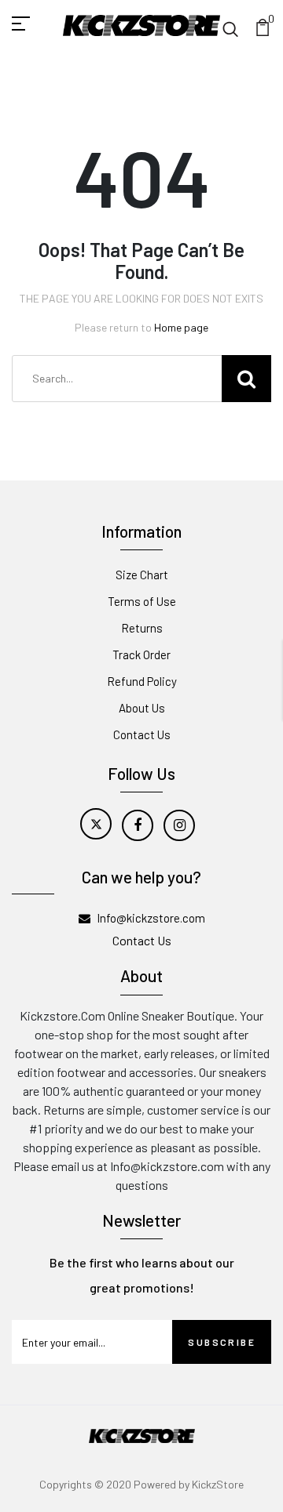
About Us (142, 708)
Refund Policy (142, 681)
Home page (181, 327)
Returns (142, 628)
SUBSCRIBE (221, 1341)
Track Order (141, 654)
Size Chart (142, 574)
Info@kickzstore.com (151, 918)
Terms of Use (142, 601)
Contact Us (142, 734)
